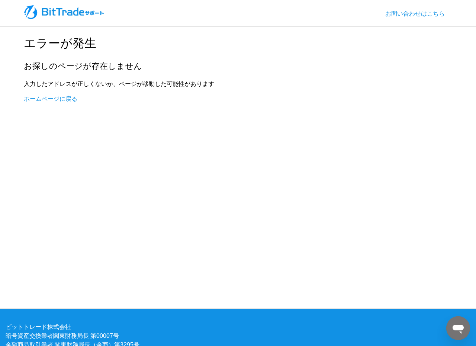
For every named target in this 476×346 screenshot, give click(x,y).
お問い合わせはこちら (415, 13)
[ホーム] (64, 17)
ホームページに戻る (50, 99)
